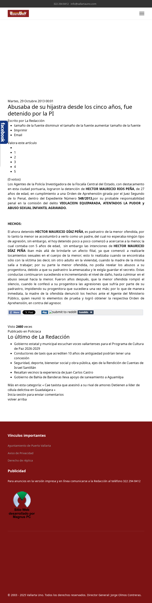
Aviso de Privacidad (20, 453)
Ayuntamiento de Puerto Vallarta (29, 445)
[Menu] (141, 13)
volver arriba (17, 399)
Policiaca (34, 331)
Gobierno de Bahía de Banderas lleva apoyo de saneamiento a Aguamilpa (69, 377)
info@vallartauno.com (83, 4)
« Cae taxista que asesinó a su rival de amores (76, 385)
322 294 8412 (61, 4)
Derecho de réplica (20, 460)
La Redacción (35, 120)
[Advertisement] (76, 49)
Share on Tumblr (86, 312)
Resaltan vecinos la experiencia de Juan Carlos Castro (53, 372)
